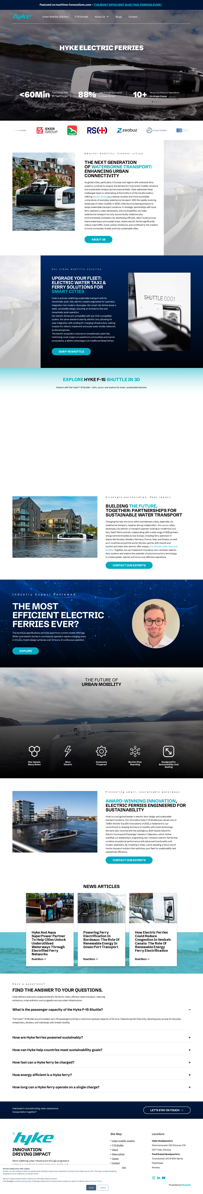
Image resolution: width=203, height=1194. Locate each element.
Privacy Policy (96, 1181)
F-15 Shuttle (81, 16)
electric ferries (100, 196)
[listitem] (64, 594)
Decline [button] (103, 1187)
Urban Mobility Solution (55, 16)
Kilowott (186, 1184)
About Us (100, 16)
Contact (133, 16)
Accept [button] (91, 1187)
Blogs (119, 16)
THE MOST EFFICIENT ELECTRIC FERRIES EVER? (127, 4)
